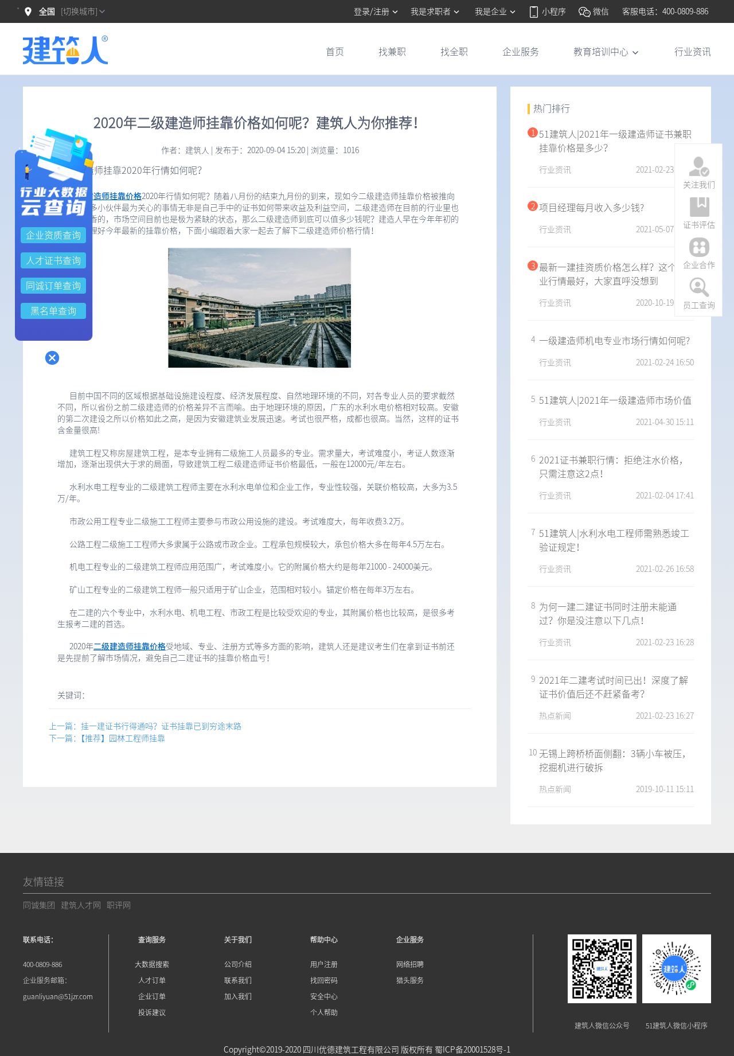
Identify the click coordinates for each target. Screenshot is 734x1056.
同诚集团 (39, 905)
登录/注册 (372, 11)
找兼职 (392, 51)
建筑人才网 (81, 905)
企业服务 (520, 51)
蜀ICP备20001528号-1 (472, 1050)
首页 (335, 51)
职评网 (119, 905)
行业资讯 (692, 51)
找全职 (454, 51)
